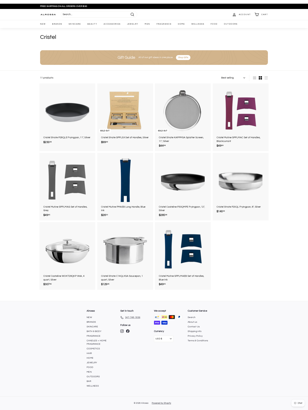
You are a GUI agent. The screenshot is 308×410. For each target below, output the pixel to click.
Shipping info (194, 331)
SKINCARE (75, 24)
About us (192, 322)
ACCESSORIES (112, 24)
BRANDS (57, 24)
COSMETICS (93, 349)
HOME (181, 24)
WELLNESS (197, 24)
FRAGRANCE (164, 24)
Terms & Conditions (198, 341)
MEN (147, 24)
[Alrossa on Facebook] (127, 331)
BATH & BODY (94, 331)
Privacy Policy (195, 336)
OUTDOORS (231, 24)
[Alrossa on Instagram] (122, 331)
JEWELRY (132, 24)
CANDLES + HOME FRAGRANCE (97, 342)
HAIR (89, 353)
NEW (43, 24)
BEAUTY (92, 24)
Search (191, 317)
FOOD (214, 24)
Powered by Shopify (161, 403)
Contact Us (194, 327)
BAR (89, 381)
